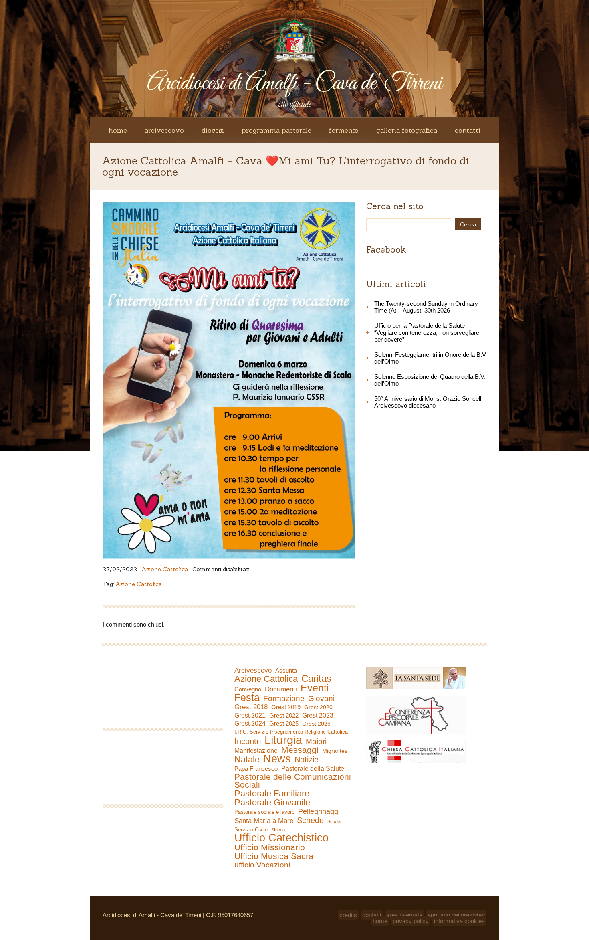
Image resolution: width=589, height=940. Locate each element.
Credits (348, 915)
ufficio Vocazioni (262, 865)
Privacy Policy (411, 921)
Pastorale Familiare (271, 794)
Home (118, 130)
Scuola (334, 821)
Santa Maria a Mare (263, 821)
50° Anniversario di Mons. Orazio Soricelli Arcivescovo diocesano (428, 402)
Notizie (306, 760)
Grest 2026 (316, 723)
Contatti (467, 130)
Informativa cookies (459, 921)
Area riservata (404, 915)
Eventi (315, 688)
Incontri (247, 741)
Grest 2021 (250, 715)
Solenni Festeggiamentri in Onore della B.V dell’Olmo (430, 358)
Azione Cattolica (164, 569)
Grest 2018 (251, 707)
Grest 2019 (286, 706)
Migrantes (334, 751)
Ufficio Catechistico (281, 838)
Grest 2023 (317, 715)
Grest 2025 (284, 723)
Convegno (247, 689)
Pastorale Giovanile (272, 802)
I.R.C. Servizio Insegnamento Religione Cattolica (291, 732)
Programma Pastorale (276, 130)
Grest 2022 (284, 715)
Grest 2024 (250, 723)
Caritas (316, 679)
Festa (247, 697)
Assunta (286, 670)
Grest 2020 (318, 707)
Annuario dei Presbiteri (456, 915)
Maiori (316, 742)
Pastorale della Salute (312, 768)
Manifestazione (256, 750)
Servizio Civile (251, 830)
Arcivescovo (164, 130)
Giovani (321, 699)
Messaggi (300, 750)
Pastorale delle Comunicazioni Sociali (292, 781)
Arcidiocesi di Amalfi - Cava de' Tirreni (294, 84)
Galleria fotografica (406, 130)
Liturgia (283, 740)
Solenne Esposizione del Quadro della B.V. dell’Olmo (430, 380)
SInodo (278, 829)
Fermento (344, 130)
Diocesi (213, 130)
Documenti (281, 689)
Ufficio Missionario (269, 847)
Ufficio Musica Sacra (273, 856)
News (277, 759)
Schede (310, 820)
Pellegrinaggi (319, 811)
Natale (247, 760)
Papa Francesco (256, 768)
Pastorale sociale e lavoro (264, 812)
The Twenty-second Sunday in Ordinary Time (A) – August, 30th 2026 (426, 307)
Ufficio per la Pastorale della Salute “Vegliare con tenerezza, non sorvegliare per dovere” (426, 332)
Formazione (284, 699)
